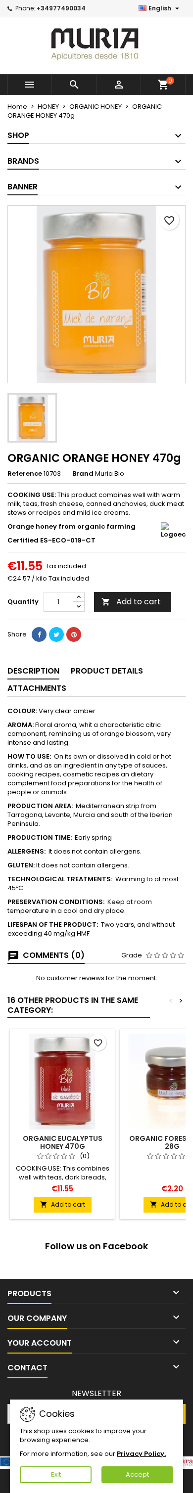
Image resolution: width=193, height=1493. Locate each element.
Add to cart (131, 601)
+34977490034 (61, 8)
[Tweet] (56, 634)
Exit (56, 1474)
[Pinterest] (73, 634)
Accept (137, 1474)
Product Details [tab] (107, 671)
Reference (24, 473)
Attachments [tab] (36, 688)
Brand (83, 473)
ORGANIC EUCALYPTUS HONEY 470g (62, 1142)
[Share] (39, 634)
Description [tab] (33, 671)
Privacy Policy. (141, 1453)
